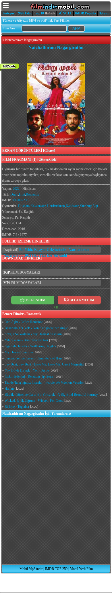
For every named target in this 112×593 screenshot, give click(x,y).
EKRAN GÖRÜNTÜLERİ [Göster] (28, 151)
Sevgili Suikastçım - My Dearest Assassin (33, 334)
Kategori (9, 13)
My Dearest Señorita (19, 352)
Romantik (32, 194)
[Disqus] (56, 491)
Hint (22, 194)
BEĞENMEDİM (81, 300)
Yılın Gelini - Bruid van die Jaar (26, 340)
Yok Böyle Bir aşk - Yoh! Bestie (27, 370)
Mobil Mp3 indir (31, 569)
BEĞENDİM (35, 300)
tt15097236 (20, 200)
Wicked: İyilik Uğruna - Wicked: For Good (34, 401)
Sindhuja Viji (89, 206)
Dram (14, 194)
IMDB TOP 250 (56, 569)
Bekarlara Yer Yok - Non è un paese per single (36, 328)
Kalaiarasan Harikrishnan (47, 206)
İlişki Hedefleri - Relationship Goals (29, 376)
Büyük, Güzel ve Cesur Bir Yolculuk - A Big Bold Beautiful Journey (51, 395)
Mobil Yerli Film (81, 569)
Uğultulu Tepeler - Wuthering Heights (30, 346)
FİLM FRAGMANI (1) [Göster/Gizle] (29, 160)
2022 (16, 189)
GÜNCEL (64, 13)
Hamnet (10, 389)
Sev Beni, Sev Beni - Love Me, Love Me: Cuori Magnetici (44, 364)
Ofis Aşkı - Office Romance (24, 322)
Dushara (24, 206)
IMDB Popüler (85, 13)
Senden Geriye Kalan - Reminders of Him (33, 358)
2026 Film (24, 13)
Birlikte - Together (17, 407)
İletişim (104, 13)
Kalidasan (72, 206)
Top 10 (39, 13)
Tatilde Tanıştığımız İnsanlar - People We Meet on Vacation (44, 382)
